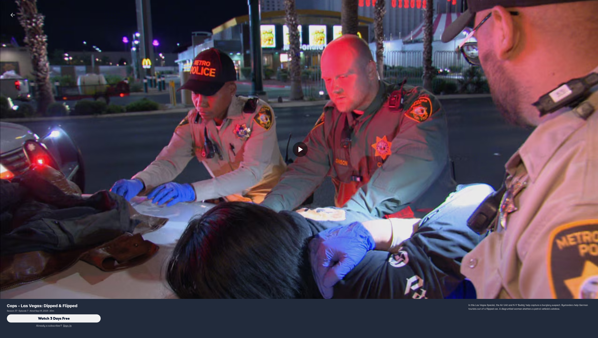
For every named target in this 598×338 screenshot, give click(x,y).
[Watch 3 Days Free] (300, 149)
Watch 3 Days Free (54, 318)
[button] (12, 15)
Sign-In (67, 325)
